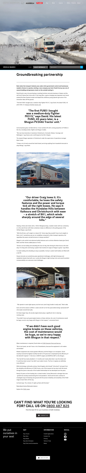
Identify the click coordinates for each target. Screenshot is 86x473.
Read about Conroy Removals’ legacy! (27, 386)
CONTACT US (44, 415)
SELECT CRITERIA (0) (39, 67)
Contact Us (47, 436)
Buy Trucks (26, 434)
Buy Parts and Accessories (30, 443)
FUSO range (26, 389)
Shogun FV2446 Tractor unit (33, 104)
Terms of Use (47, 441)
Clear (30, 67)
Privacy (46, 438)
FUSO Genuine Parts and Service (51, 343)
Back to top (44, 458)
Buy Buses (26, 438)
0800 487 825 (57, 405)
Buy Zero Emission (28, 441)
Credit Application (49, 434)
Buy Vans (25, 436)
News (45, 443)
